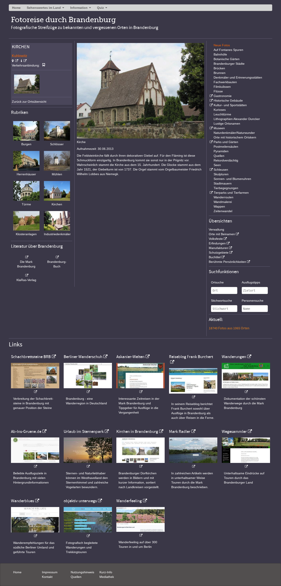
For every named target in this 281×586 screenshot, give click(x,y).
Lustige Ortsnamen (227, 123)
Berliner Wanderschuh (83, 356)
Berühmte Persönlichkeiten (227, 261)
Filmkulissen (222, 86)
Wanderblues (22, 501)
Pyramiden (221, 151)
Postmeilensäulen (226, 146)
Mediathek (106, 577)
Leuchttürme (222, 114)
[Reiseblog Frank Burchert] (193, 395)
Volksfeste (216, 238)
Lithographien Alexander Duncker (237, 119)
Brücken (219, 68)
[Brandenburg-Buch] (57, 257)
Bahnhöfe (220, 54)
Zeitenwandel (223, 211)
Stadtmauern (223, 183)
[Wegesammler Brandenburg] (246, 464)
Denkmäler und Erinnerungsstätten (238, 77)
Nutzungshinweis (82, 572)
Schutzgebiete (219, 252)
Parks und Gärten (226, 142)
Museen (219, 128)
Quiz (100, 7)
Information (79, 7)
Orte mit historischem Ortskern (235, 137)
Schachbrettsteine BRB (31, 356)
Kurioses (220, 109)
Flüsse (218, 91)
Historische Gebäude (228, 100)
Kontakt (47, 577)
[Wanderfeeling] (140, 533)
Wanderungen (234, 356)
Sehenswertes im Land (44, 7)
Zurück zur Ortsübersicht (29, 101)
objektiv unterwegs (80, 501)
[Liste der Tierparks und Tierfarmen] (211, 192)
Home (16, 7)
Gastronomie (223, 96)
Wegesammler (234, 431)
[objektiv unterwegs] (88, 534)
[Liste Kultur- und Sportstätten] (211, 105)
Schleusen (221, 169)
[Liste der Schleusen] (211, 169)
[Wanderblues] (35, 534)
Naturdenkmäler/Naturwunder (234, 132)
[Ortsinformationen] (24, 60)
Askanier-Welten (130, 356)
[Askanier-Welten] (140, 389)
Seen (217, 165)
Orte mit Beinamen (222, 234)
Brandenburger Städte (229, 63)
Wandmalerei (223, 202)
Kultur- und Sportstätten (230, 105)
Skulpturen (221, 174)
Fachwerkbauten (225, 82)
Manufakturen (218, 248)
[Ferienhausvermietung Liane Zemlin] (88, 464)
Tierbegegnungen (226, 188)
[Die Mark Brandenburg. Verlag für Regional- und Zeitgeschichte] (26, 257)
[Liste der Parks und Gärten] (211, 142)
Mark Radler (179, 431)
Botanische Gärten (227, 59)
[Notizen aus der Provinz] (193, 464)
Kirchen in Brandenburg (137, 431)
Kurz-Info (105, 572)
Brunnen (219, 73)
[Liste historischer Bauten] (211, 100)
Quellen (219, 156)
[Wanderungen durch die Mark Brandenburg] (246, 389)
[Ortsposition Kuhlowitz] (15, 60)
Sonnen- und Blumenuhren (232, 179)
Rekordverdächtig (226, 160)
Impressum (50, 572)
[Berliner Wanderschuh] (88, 389)
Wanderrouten (223, 197)
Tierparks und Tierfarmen (231, 192)
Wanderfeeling (129, 501)
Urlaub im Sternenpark (84, 431)
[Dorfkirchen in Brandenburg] (140, 464)
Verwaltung (216, 229)
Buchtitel (215, 257)
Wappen (219, 206)
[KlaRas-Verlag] (26, 275)
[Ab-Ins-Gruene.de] (35, 464)
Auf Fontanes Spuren (228, 50)
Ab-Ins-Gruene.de (26, 431)
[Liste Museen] (211, 128)
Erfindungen (217, 243)
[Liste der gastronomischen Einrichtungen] (211, 96)
